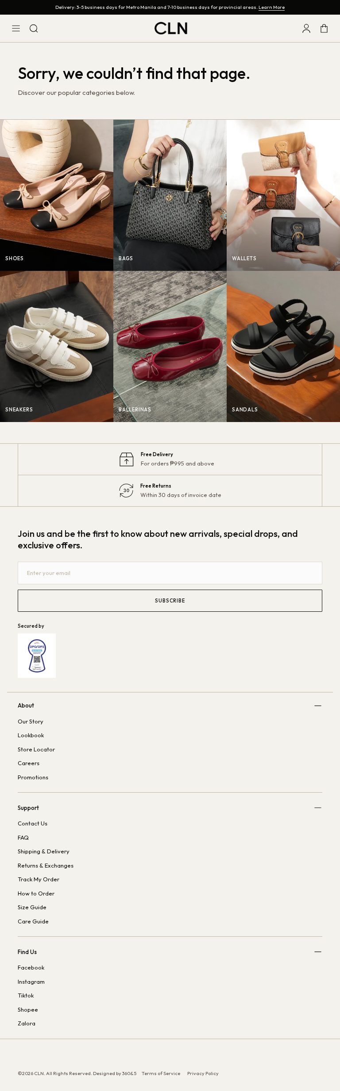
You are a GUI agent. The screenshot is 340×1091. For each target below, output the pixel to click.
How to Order (36, 893)
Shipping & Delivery (44, 851)
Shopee (28, 1009)
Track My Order (38, 879)
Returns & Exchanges (45, 865)
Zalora (26, 1023)
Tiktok (26, 995)
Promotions (33, 777)
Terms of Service (161, 1073)
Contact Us (32, 823)
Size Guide (32, 907)
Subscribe (170, 601)
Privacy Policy (203, 1073)
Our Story (30, 721)
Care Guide (33, 921)
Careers (28, 762)
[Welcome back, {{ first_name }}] (306, 28)
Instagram (31, 981)
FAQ (23, 837)
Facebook (31, 967)
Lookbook (31, 735)
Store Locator (36, 749)
